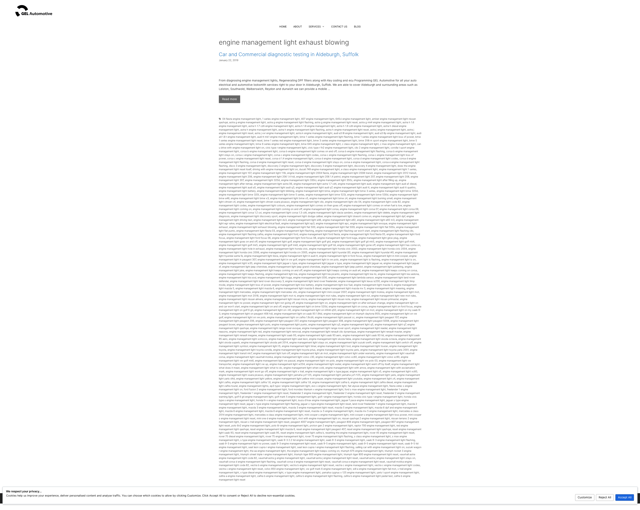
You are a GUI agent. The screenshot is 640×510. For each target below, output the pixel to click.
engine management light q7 (390, 324)
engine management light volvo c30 (294, 356)
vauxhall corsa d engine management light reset (303, 461)
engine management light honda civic (287, 248)
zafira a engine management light (237, 476)
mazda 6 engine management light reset (287, 411)
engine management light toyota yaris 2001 (384, 349)
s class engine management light (372, 436)
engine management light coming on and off (277, 209)
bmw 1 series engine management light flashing (326, 136)
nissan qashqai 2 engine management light (366, 418)
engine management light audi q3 (275, 187)
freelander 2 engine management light (311, 393)
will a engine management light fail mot (374, 468)
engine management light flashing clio (392, 230)
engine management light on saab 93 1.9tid (298, 313)
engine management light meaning (386, 288)
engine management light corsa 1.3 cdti (285, 212)
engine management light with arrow (345, 367)
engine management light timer (299, 346)
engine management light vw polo (316, 360)
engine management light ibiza (261, 255)
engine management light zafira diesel (372, 382)
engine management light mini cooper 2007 (322, 292)
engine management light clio (307, 201)
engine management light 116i (269, 172)
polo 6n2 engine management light (250, 425)
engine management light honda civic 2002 (333, 248)
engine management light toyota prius (294, 349)
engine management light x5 (365, 371)
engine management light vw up (250, 364)
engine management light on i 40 (272, 310)
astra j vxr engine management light (274, 133)
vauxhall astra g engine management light (281, 458)
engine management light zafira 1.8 (291, 382)
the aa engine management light (268, 450)
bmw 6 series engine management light (278, 144)
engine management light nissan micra (285, 299)
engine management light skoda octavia (374, 339)
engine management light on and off (261, 306)
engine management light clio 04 (343, 201)
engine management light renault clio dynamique (329, 331)
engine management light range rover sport (326, 328)
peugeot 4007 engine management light (313, 421)
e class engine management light (359, 169)
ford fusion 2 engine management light (265, 389)
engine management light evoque (368, 223)
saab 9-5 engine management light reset (380, 443)
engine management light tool (334, 346)
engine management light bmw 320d (397, 190)
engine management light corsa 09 (399, 209)
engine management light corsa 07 (359, 209)
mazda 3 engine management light (267, 407)
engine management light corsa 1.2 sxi (240, 212)
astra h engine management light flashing (301, 129)
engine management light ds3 (270, 219)
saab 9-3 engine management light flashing (390, 440)
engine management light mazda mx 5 (344, 288)
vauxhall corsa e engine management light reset (358, 461)
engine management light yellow (254, 378)
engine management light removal (282, 331)
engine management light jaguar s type (275, 263)
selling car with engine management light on (380, 447)
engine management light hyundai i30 (329, 252)
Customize (585, 497)
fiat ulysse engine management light (368, 385)
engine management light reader (370, 328)
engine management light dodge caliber (301, 216)
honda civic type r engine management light (378, 396)
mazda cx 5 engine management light (332, 411)
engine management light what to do (261, 367)
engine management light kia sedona (398, 274)
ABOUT (297, 26)
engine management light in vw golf (277, 259)
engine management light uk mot (309, 353)
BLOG (357, 26)
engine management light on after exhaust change (357, 302)
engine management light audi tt (352, 187)
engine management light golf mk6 (278, 245)
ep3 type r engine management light (290, 385)
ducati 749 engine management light (319, 169)
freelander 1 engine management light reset (264, 393)
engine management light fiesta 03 (255, 230)
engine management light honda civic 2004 (383, 248)
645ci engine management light (353, 118)
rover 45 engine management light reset (392, 432)
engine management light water (323, 364)
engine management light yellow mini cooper (298, 378)
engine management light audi (354, 183)
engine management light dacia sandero (330, 212)
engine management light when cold (304, 367)
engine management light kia (281, 274)
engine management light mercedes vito (274, 292)
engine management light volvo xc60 (336, 356)
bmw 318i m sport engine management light (383, 140)
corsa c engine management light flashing (343, 155)
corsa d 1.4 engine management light (292, 158)
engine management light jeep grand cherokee (294, 266)
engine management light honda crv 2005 (283, 252)
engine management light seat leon (288, 339)
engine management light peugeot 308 (321, 320)
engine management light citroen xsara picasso (263, 201)
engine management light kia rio (358, 274)
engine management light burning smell (370, 198)
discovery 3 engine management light (332, 165)
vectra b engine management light (269, 465)
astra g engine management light (247, 122)
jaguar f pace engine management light (363, 400)
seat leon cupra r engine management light (272, 447)
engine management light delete (372, 212)
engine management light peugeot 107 (377, 317)
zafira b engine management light (275, 476)
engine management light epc (332, 223)
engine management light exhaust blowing (252, 227)
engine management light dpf (389, 216)
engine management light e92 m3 (375, 219)
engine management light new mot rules (393, 295)
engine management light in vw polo (318, 259)
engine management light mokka (366, 292)
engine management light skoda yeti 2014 (264, 342)
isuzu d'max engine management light (319, 400)
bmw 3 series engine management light (335, 140)
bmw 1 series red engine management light (288, 140)
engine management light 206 (235, 176)
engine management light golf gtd (312, 241)
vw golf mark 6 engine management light (329, 468)
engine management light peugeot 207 (277, 320)
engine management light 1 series (397, 169)
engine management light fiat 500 (296, 227)
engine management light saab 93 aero (319, 335)
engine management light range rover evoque (275, 328)
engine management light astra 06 (273, 183)
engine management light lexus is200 (359, 281)
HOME (283, 26)
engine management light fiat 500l (336, 227)
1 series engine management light (281, 118)
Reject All (605, 497)
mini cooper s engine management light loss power (378, 414)
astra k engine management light (314, 133)
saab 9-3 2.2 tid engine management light (301, 440)
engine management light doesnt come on (347, 216)
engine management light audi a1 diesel (394, 183)
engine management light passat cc (335, 317)
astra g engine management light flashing (290, 122)
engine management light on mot (356, 310)
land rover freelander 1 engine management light (379, 403)
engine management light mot (402, 292)
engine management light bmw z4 (329, 198)
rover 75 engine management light (285, 436)
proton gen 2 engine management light (331, 425)
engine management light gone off (356, 245)
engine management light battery (237, 190)
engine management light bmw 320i (239, 194)
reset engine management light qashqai (369, 429)
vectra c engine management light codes (397, 465)
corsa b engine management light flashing (361, 151)
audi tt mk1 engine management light (277, 136)
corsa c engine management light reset (249, 158)
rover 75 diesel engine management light (241, 436)
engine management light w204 (287, 364)
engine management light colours (266, 205)
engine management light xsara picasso (241, 374)
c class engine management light (360, 144)
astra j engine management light (388, 129)
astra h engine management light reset (347, 129)
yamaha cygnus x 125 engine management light (348, 472)
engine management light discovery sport (254, 216)
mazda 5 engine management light (354, 407)
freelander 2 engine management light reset (357, 393)
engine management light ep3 (297, 223)
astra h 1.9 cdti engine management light (359, 126)
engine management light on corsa (348, 306)
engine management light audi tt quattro (393, 187)
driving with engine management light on (275, 169)
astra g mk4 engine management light (380, 122)
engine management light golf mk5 (238, 245)
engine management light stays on (308, 342)
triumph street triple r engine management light (266, 454)
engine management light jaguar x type (320, 263)
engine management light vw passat (275, 360)
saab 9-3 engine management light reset (293, 443)
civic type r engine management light (286, 147)
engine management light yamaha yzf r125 (336, 374)
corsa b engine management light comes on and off (308, 151)
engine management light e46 (304, 219)
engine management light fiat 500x (375, 227)
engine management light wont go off (247, 371)
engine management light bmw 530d (367, 194)
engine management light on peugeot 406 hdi (247, 313)
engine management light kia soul (237, 277)
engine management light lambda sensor (351, 277)
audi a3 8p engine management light (395, 133)
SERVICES (315, 26)
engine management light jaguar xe (362, 263)
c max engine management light (398, 144)
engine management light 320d (262, 180)
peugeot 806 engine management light (358, 421)
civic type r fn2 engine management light (330, 147)
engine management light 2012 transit (395, 172)
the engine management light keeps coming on (313, 450)
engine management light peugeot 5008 (366, 320)
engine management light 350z (335, 180)
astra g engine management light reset (336, 122)
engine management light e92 (339, 219)
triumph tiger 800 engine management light (318, 454)
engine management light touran (370, 346)
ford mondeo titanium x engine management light (315, 389)
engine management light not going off (273, 302)
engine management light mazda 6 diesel (298, 288)
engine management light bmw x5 (289, 198)
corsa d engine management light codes (375, 158)
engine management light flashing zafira (241, 234)
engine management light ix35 (235, 263)
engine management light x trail (286, 371)
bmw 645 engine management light (321, 144)
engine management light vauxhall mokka (249, 356)
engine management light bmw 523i (326, 194)
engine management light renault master (379, 331)
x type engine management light (302, 472)
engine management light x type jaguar (326, 371)
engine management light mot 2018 (238, 295)
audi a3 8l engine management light (353, 133)
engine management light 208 (392, 176)
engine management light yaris (379, 374)
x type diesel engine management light (261, 472)
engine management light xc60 (400, 371)
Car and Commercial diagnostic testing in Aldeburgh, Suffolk (289, 54)
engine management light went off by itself (366, 364)
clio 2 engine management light (371, 147)
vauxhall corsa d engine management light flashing (247, 461)
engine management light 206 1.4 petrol (318, 176)
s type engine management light (258, 440)
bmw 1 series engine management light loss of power (384, 136)
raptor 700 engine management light (374, 425)
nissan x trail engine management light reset (264, 421)
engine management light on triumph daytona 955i (352, 313)
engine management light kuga (275, 277)
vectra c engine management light (354, 465)
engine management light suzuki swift (350, 342)
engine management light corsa (320, 209)
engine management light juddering (383, 266)
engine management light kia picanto (319, 274)
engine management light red (245, 331)
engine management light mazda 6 (255, 288)
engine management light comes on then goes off (314, 205)
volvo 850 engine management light (284, 468)
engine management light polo (253, 324)
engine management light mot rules (316, 295)
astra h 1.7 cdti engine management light (271, 126)
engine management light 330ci (298, 180)
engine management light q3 (324, 324)
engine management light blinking (275, 190)
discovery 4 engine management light (375, 165)
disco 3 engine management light (247, 165)
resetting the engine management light (346, 432)
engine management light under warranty (352, 353)
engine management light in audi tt (299, 255)
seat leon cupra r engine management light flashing (325, 447)
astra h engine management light (258, 129)
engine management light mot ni (278, 295)
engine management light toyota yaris (338, 349)
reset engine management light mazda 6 (272, 429)
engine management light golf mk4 (395, 241)
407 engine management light (317, 118)
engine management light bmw (313, 190)
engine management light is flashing (360, 259)
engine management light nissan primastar (375, 299)
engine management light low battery (293, 284)
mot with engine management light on (319, 418)
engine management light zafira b (330, 382)
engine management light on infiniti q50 (314, 310)
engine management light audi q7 (314, 187)
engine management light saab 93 (277, 335)
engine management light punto (289, 324)
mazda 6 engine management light (244, 411)
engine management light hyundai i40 (373, 252)
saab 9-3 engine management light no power (244, 443)
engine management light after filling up (376, 180)
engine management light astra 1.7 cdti (315, 183)
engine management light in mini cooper (386, 255)
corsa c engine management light (253, 155)
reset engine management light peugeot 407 (321, 429)
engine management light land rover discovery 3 (257, 281)
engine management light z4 (379, 378)
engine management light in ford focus (340, 255)
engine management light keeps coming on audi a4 (332, 270)
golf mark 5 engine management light (295, 396)
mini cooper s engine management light (326, 414)
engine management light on (312, 302)
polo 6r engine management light (290, 425)
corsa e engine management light (362, 162)
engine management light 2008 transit (351, 172)
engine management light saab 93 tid (363, 335)
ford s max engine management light (365, 389)
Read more (229, 99)
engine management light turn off (271, 353)
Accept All (625, 497)
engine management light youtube (343, 378)
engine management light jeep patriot (342, 266)
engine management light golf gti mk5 (353, 241)
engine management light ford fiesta (320, 234)
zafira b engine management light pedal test (368, 476)
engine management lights (253, 385)
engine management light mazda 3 (373, 284)
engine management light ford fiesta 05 (363, 234)
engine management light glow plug (378, 237)
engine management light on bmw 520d (305, 306)
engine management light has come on (398, 245)
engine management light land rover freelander (311, 281)
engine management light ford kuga (337, 237)
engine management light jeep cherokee (244, 266)
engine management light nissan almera (241, 299)
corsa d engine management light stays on (318, 162)
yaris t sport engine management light (398, 472)
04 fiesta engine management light (241, 118)
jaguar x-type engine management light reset (326, 403)
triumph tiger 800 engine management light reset (371, 454)
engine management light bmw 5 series (282, 194)
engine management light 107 (235, 172)
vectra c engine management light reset (241, 468)
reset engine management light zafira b (302, 432)
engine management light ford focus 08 (294, 237)
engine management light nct (354, 295)
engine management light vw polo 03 (357, 360)
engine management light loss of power (249, 284)
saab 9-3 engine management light (345, 440)
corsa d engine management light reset (272, 162)
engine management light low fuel (333, 284)
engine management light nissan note (329, 299)
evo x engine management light (329, 385)
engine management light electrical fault (258, 223)
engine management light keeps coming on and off (274, 270)
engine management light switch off (393, 342)
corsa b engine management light (259, 151)
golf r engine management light (335, 396)
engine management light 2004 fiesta (308, 172)
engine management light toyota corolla (250, 349)
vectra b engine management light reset (312, 465)
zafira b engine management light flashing (319, 476)
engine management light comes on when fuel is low (373, 205)
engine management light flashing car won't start (342, 230)
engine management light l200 (310, 277)
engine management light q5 (357, 324)
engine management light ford (281, 234)
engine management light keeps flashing (241, 274)
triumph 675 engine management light (362, 450)
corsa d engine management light (333, 158)
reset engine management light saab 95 (257, 432)
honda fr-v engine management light (276, 400)
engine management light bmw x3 (250, 198)
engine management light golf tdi (317, 245)
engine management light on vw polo (245, 317)
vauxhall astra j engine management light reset (332, 458)
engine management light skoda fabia (330, 339)
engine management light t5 (264, 346)
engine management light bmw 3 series (353, 190)
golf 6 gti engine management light (253, 396)
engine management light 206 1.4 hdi (274, 176)
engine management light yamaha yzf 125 (288, 374)
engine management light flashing (295, 230)
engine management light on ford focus (391, 306)
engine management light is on (399, 259)
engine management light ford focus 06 (248, 237)
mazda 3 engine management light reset (310, 407)
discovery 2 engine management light (289, 165)
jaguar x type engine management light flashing (273, 403)
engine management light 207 (358, 176)
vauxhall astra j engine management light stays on (387, 458)
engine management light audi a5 (237, 187)
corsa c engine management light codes (296, 155)
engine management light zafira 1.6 (251, 382)
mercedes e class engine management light (279, 414)
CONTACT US (339, 26)
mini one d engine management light (277, 418)
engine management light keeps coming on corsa (389, 270)
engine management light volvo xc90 (379, 356)
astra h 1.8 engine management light (315, 126)
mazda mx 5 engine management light (376, 411)
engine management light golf (275, 241)
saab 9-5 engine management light (336, 443)
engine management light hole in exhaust (242, 248)
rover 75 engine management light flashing (329, 436)
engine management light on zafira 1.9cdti (290, 317)
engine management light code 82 (382, 201)
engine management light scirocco (248, 339)
